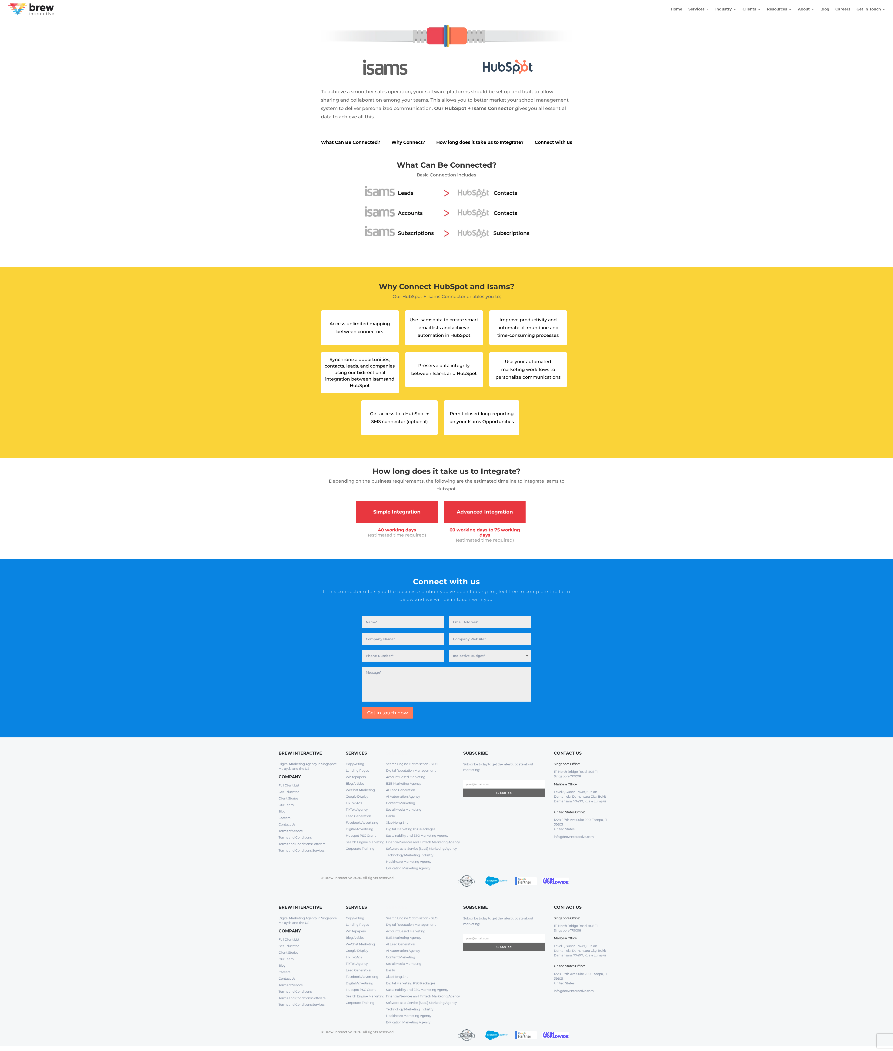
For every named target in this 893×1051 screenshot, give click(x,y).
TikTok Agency (357, 809)
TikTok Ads (354, 803)
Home (676, 9)
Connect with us (553, 142)
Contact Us (287, 824)
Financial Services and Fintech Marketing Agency (423, 842)
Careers (842, 9)
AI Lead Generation (400, 790)
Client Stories (288, 798)
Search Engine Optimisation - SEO (411, 764)
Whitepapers (356, 777)
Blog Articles (355, 783)
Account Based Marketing (405, 777)
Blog (824, 9)
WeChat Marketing (360, 790)
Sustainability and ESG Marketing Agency (417, 835)
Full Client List (289, 785)
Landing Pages (357, 770)
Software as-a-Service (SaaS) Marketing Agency (421, 848)
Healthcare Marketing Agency (408, 861)
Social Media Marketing (403, 809)
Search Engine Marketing (365, 842)
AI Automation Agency (403, 796)
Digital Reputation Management (411, 770)
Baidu (390, 816)
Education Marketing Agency (408, 868)
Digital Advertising (359, 829)
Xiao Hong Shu (397, 822)
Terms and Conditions (295, 837)
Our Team (286, 805)
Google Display (357, 796)
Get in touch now (387, 713)
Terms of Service (291, 831)
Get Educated (289, 792)
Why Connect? (408, 142)
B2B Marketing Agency (403, 783)
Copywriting (355, 764)
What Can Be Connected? (350, 142)
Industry (723, 9)
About (804, 9)
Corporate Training (360, 848)
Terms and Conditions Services (301, 850)
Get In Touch (868, 9)
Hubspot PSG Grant (361, 835)
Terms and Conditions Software (302, 844)
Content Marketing (400, 803)
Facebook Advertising (362, 822)
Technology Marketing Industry (409, 855)
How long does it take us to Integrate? (479, 142)
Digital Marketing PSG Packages (410, 829)
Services (696, 9)
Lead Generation (358, 816)
